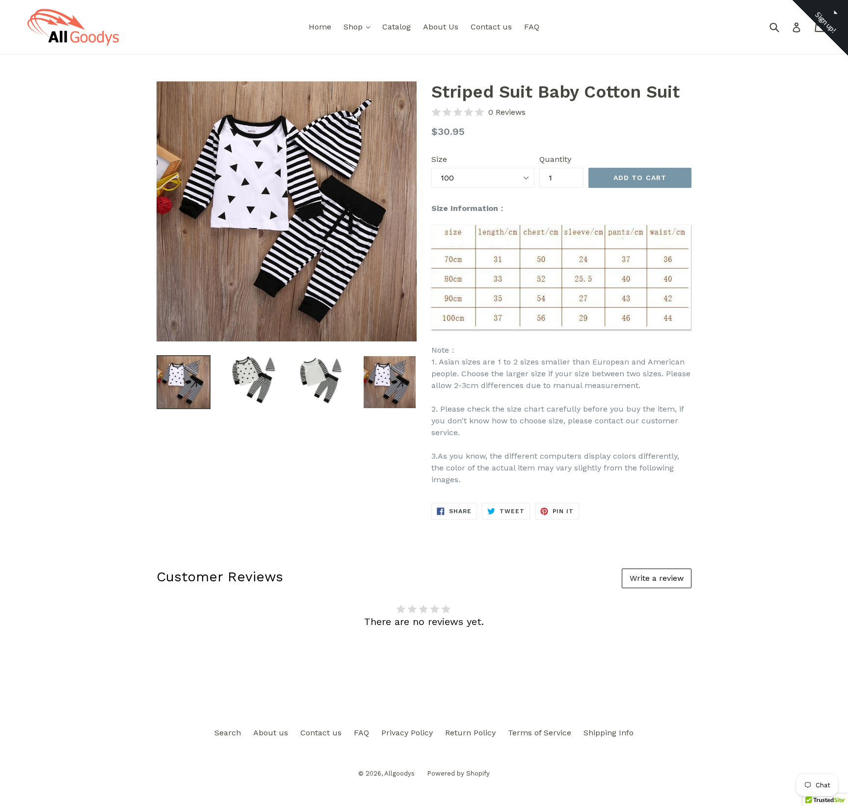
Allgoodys (399, 773)
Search (227, 732)
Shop (359, 26)
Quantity (555, 159)
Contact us (491, 26)
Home (320, 26)
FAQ (531, 26)
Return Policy (470, 732)
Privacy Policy (407, 732)
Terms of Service (539, 732)
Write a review (657, 578)
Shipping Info (608, 732)
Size (439, 159)
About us (270, 732)
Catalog (396, 26)
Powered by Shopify (458, 773)
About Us (440, 26)
